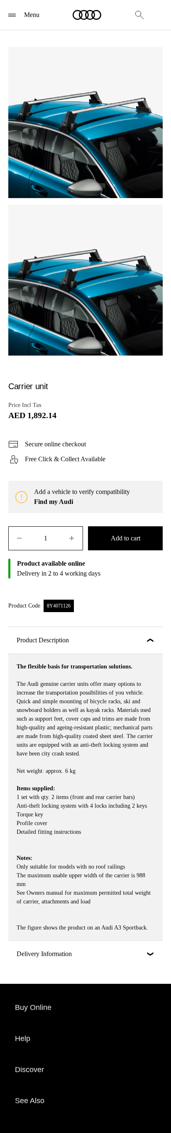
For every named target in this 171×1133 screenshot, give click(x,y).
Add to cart (125, 538)
